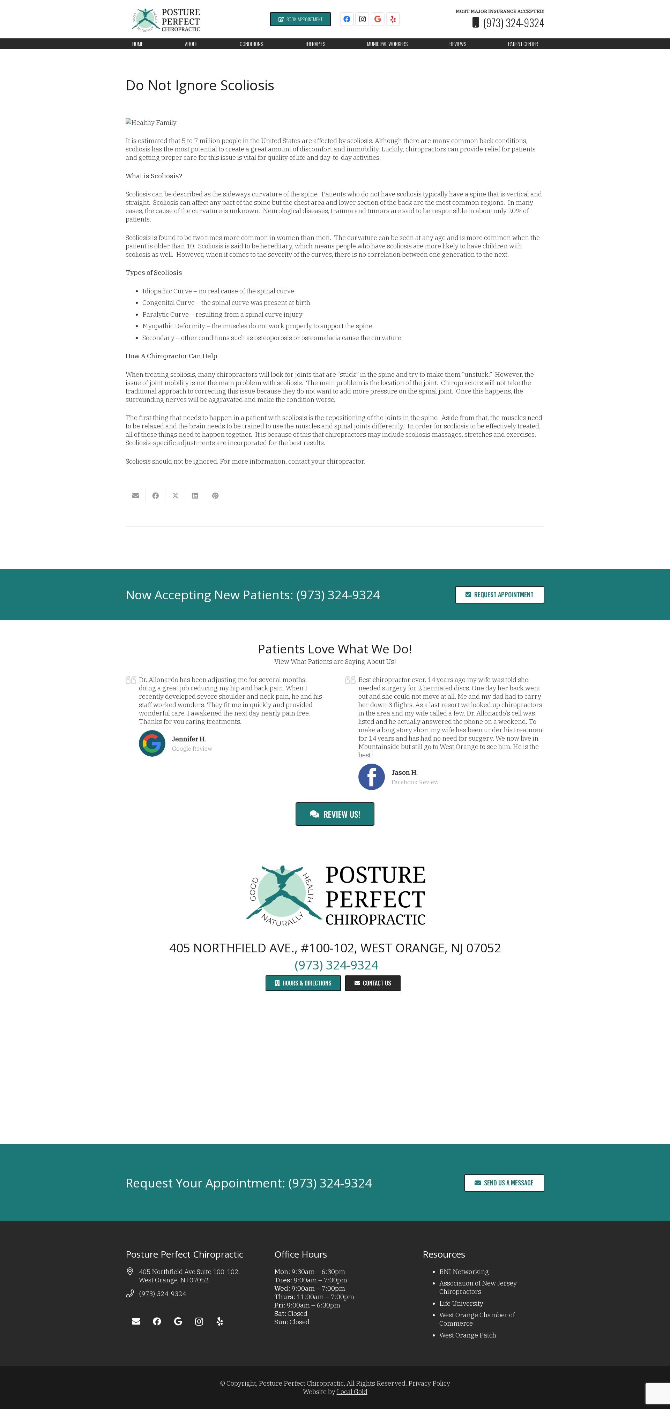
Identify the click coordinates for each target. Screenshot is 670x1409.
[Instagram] (362, 19)
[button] (202, 43)
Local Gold (352, 1391)
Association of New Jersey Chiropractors (478, 1287)
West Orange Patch (467, 1335)
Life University (461, 1303)
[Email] (136, 1321)
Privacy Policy (429, 1383)
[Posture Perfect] (165, 19)
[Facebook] (347, 19)
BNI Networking (464, 1271)
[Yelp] (393, 19)
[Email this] (136, 495)
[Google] (378, 19)
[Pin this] (215, 495)
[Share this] (155, 495)
